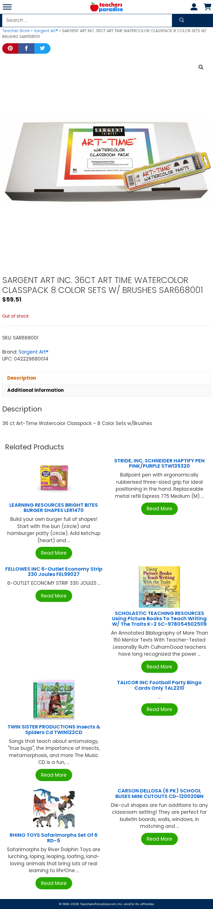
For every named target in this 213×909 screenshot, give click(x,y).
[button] (201, 67)
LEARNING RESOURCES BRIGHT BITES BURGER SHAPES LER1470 (53, 507)
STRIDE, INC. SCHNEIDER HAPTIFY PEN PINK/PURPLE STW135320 (159, 463)
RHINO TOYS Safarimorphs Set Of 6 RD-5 (54, 837)
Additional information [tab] (35, 390)
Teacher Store (16, 31)
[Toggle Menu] (7, 6)
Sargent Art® (46, 31)
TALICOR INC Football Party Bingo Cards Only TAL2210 (159, 685)
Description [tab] (21, 378)
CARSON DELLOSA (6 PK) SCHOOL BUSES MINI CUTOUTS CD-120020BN (159, 793)
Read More (54, 553)
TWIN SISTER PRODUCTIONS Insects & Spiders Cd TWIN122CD (53, 729)
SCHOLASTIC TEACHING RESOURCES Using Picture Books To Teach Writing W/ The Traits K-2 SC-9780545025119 (159, 619)
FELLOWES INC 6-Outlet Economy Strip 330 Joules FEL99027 (53, 571)
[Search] (182, 20)
